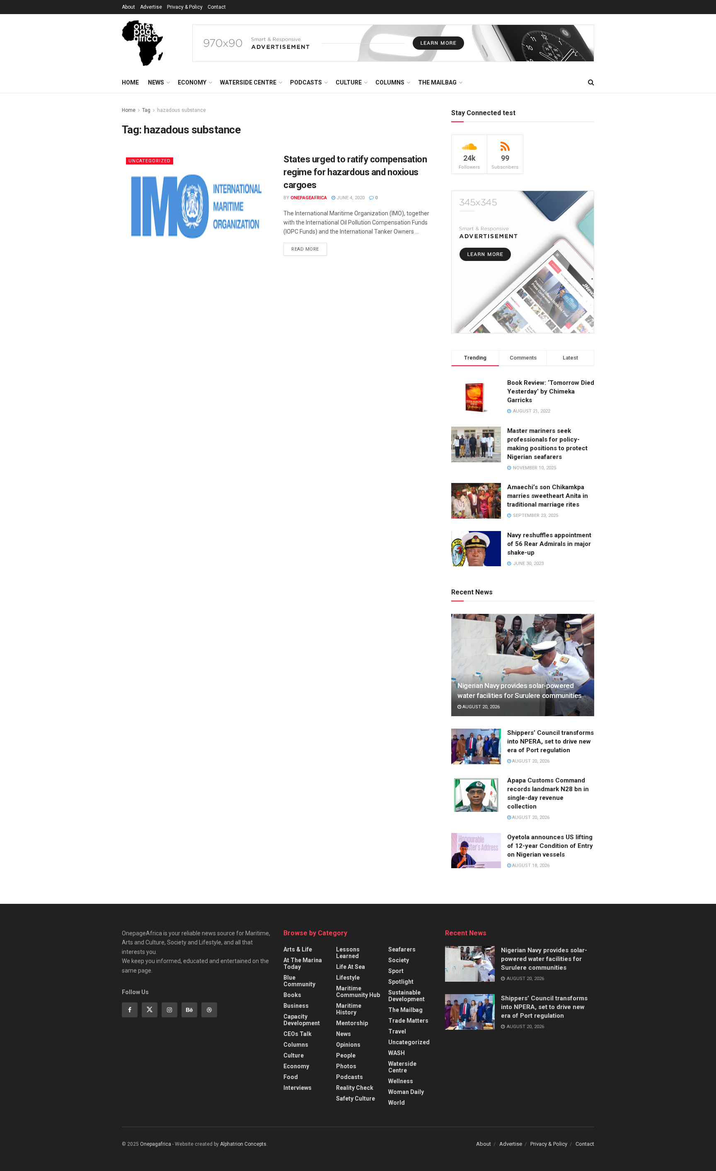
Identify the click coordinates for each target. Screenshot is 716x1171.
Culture (349, 82)
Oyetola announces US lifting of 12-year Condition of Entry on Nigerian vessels (550, 845)
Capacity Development (301, 1019)
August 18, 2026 (530, 865)
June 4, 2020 (350, 197)
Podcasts (306, 82)
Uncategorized (149, 161)
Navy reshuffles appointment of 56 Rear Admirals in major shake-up (549, 543)
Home (130, 82)
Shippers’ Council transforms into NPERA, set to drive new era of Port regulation (550, 741)
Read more (305, 249)
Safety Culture (355, 1098)
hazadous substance (181, 110)
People (346, 1055)
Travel (397, 1031)
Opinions (348, 1044)
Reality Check (354, 1087)
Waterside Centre (248, 82)
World (396, 1102)
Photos (346, 1066)
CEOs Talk (297, 1034)
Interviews (297, 1087)
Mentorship (352, 1023)
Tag (146, 110)
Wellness (400, 1081)
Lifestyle (348, 977)
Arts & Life (297, 949)
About (128, 7)
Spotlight (401, 981)
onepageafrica (308, 197)
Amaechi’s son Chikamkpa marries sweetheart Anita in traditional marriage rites (547, 495)
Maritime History (348, 1009)
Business (296, 1005)
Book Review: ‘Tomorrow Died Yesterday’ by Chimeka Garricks (550, 391)
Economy (192, 82)
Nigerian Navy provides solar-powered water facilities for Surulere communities (544, 958)
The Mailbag (437, 82)
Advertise (151, 7)
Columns (389, 82)
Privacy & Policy (185, 7)
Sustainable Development (406, 995)
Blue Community (299, 981)
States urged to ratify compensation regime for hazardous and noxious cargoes (355, 172)
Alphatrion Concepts (243, 1144)
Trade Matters (408, 1020)
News (156, 82)
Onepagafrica (155, 1144)
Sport (396, 971)
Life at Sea (350, 966)
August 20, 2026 (480, 707)
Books (292, 995)
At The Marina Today (302, 963)
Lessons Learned (348, 952)
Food (290, 1077)
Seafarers (402, 949)
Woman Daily (406, 1092)
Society (398, 960)
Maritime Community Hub (358, 991)
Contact (217, 7)
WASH (396, 1053)
